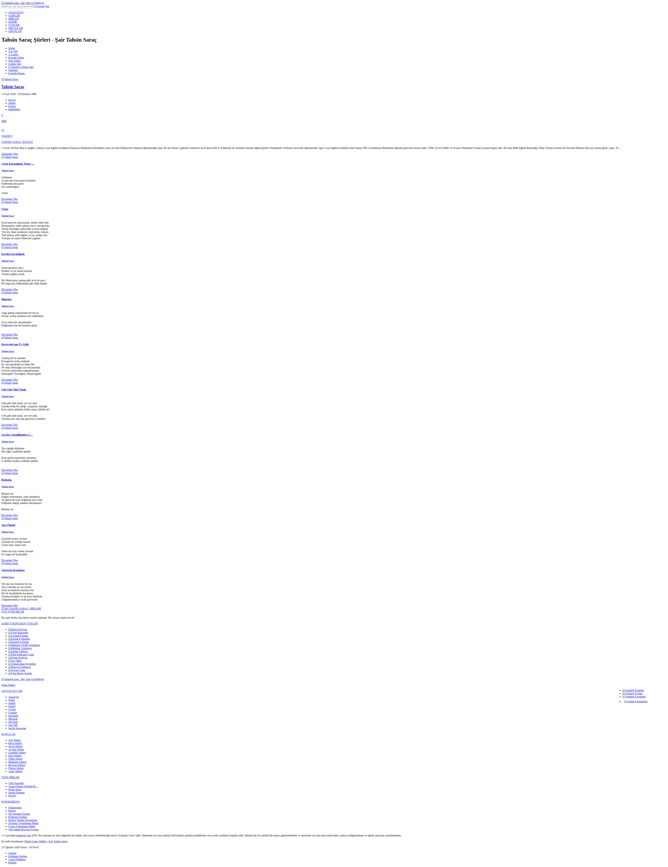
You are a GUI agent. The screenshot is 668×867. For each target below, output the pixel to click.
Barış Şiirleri (15, 743)
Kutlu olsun (14, 789)
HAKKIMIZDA (10, 801)
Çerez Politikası (17, 859)
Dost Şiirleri (15, 755)
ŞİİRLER (13, 18)
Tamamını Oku (9, 153)
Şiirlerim (13, 70)
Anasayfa (13, 696)
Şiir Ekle (13, 722)
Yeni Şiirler (14, 60)
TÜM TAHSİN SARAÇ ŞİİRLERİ (21, 608)
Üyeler (12, 709)
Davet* (12, 795)
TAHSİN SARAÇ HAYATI (17, 142)
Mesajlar (13, 718)
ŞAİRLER (14, 15)
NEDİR (12, 21)
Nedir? (12, 706)
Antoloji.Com (23, 835)
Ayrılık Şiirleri (16, 749)
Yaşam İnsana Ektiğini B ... (23, 786)
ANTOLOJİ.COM (11, 691)
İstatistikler (14, 109)
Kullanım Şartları (17, 817)
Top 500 (13, 51)
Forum (12, 106)
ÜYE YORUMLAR (12, 611)
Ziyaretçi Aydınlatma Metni (23, 823)
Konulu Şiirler (16, 57)
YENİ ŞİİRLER (10, 777)
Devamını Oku (9, 198)
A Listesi (13, 54)
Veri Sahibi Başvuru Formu (23, 829)
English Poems (16, 73)
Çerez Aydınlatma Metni (21, 826)
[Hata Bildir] (8, 685)
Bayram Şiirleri (16, 765)
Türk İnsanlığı (16, 783)
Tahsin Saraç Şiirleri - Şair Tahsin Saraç (46, 841)
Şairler (11, 703)
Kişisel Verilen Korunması (22, 820)
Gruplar (12, 712)
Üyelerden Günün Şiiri (20, 67)
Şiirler (11, 48)
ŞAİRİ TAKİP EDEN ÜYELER (19, 623)
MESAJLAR (15, 28)
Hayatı (12, 99)
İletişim (12, 862)
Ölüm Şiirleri (15, 758)
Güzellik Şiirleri (17, 752)
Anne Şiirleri (15, 771)
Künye (12, 810)
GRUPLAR (15, 31)
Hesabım (13, 715)
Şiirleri (12, 103)
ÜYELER (14, 24)
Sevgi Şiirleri (15, 746)
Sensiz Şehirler (16, 792)
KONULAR (8, 734)
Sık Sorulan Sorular (19, 813)
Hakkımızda (15, 807)
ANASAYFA (16, 12)
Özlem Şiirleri (16, 768)
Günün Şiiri (14, 63)
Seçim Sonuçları (17, 728)
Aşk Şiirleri (14, 740)
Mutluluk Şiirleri (17, 762)
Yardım (12, 853)
